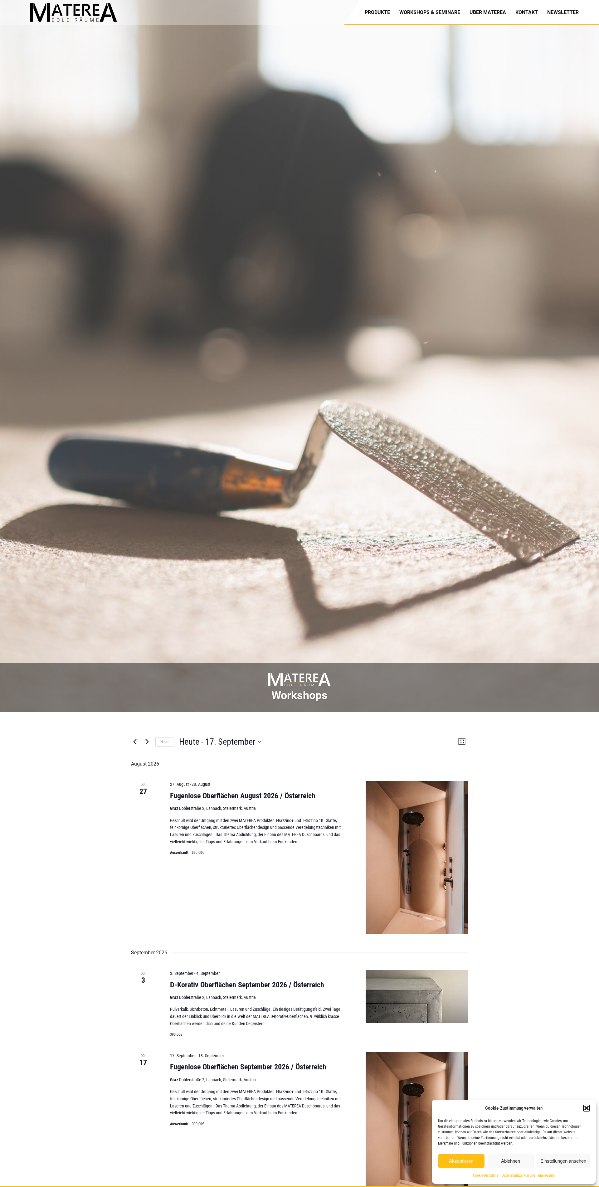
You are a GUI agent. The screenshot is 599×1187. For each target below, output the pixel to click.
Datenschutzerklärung (518, 1175)
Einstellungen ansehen (563, 1161)
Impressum (546, 1175)
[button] (586, 1108)
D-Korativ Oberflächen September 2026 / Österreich (247, 984)
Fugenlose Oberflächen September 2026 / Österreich (248, 1067)
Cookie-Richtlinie (486, 1175)
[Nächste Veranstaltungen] (147, 742)
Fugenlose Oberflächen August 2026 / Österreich (242, 795)
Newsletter (563, 12)
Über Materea (488, 12)
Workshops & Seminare (429, 12)
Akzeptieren (461, 1161)
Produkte (377, 12)
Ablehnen (510, 1161)
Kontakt (526, 12)
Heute (164, 742)
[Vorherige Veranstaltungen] (135, 742)
